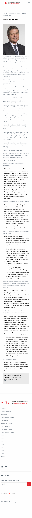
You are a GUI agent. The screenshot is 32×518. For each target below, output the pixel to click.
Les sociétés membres (6, 429)
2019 (2, 453)
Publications (4, 414)
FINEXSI (24, 13)
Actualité (3, 408)
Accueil (5, 13)
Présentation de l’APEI (6, 423)
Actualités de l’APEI (6, 411)
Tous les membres (5, 426)
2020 (2, 450)
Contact (3, 456)
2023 (2, 441)
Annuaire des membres (14, 13)
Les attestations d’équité (7, 417)
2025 (2, 435)
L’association (4, 420)
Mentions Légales (13, 502)
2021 (2, 447)
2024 (2, 438)
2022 (2, 444)
